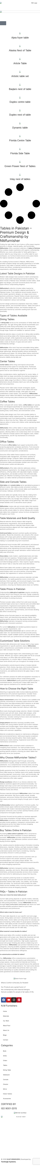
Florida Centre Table (20, 140)
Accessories (7, 1098)
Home (5, 1011)
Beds (4, 1051)
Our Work (6, 1021)
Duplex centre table (20, 101)
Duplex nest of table (20, 114)
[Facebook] (3, 999)
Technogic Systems (8, 1162)
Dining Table (7, 1070)
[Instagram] (13, 999)
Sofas (5, 1056)
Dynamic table (20, 127)
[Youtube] (8, 999)
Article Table (20, 63)
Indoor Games (7, 1094)
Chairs (5, 1060)
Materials (6, 1016)
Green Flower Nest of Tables (20, 166)
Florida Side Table (20, 153)
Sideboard (6, 1075)
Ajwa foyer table (20, 37)
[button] (3, 23)
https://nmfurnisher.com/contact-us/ (12, 631)
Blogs (5, 1035)
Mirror (5, 1089)
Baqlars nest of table (20, 89)
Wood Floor (6, 1025)
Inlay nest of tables (20, 179)
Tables (5, 1065)
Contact (5, 1040)
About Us (6, 1030)
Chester (5, 1084)
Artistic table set (20, 76)
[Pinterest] (19, 999)
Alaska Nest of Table (20, 50)
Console (5, 1079)
